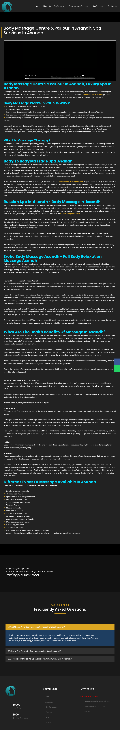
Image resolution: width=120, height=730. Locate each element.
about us (47, 6)
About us (49, 702)
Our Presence (50, 707)
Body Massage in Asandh (92, 94)
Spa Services (59, 6)
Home (37, 6)
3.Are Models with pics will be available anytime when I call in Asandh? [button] (40, 659)
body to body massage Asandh (70, 181)
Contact (48, 712)
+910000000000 (91, 711)
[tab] (60, 627)
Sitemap (48, 722)
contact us (112, 6)
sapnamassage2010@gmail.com (97, 701)
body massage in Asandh (70, 214)
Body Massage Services (78, 6)
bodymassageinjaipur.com (94, 706)
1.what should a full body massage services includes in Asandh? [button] (36, 627)
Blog (47, 717)
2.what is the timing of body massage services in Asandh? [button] (34, 651)
